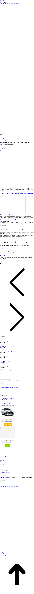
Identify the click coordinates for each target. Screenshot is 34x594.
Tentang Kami (2, 460)
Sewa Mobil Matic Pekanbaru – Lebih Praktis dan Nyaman (7, 361)
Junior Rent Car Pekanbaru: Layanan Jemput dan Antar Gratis (8, 341)
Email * (14, 378)
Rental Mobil (1, 151)
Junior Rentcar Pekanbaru (4, 477)
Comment (1, 376)
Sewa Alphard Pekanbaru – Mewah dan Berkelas (6, 366)
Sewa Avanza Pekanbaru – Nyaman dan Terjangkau (7, 356)
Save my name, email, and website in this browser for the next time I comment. (11, 380)
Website (27, 378)
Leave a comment (25, 261)
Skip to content (2, 0)
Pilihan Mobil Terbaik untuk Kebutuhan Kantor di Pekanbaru (8, 346)
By (15, 261)
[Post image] (3, 386)
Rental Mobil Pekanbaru (6, 151)
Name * (1, 378)
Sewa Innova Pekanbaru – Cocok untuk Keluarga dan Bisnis (8, 351)
